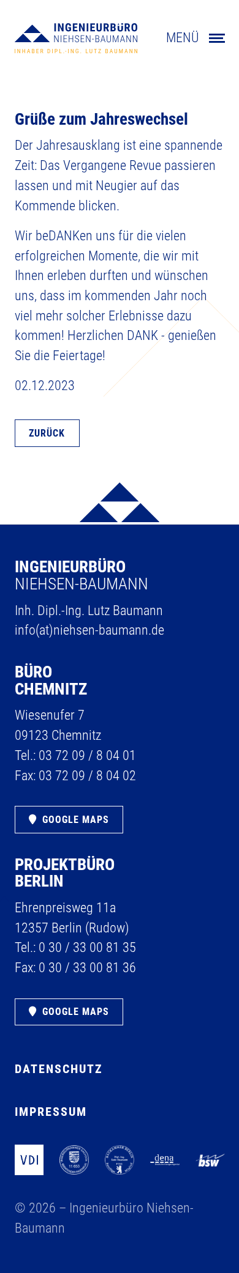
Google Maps (75, 819)
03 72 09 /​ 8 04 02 (87, 775)
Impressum (51, 1112)
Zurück (47, 433)
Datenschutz (59, 1069)
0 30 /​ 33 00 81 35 (87, 947)
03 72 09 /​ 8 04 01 (87, 755)
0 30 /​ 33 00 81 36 (87, 967)
